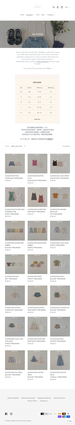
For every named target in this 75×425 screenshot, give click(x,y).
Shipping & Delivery (44, 398)
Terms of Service (59, 398)
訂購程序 (50, 139)
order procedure (42, 61)
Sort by (7, 146)
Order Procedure (13, 398)
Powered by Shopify (25, 421)
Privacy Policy (32, 401)
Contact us (43, 401)
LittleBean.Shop (14, 421)
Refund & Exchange (28, 398)
